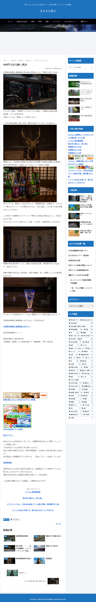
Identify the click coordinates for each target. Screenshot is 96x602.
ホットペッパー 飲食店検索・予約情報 (81, 281)
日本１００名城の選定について (80, 265)
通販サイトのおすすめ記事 (78, 275)
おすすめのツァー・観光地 (78, 255)
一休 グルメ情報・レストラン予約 (81, 289)
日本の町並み (15, 519)
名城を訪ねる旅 (74, 260)
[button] (91, 67)
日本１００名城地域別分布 (78, 270)
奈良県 (7, 519)
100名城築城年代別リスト (78, 251)
